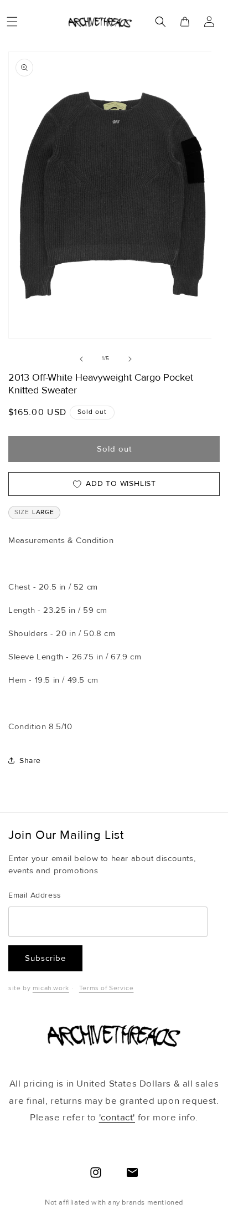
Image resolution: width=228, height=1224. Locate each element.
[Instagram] (95, 1172)
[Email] (132, 1172)
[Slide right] (130, 359)
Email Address (34, 895)
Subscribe (45, 958)
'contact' (117, 1117)
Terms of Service (106, 988)
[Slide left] (81, 359)
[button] (12, 22)
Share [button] (30, 760)
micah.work (51, 988)
